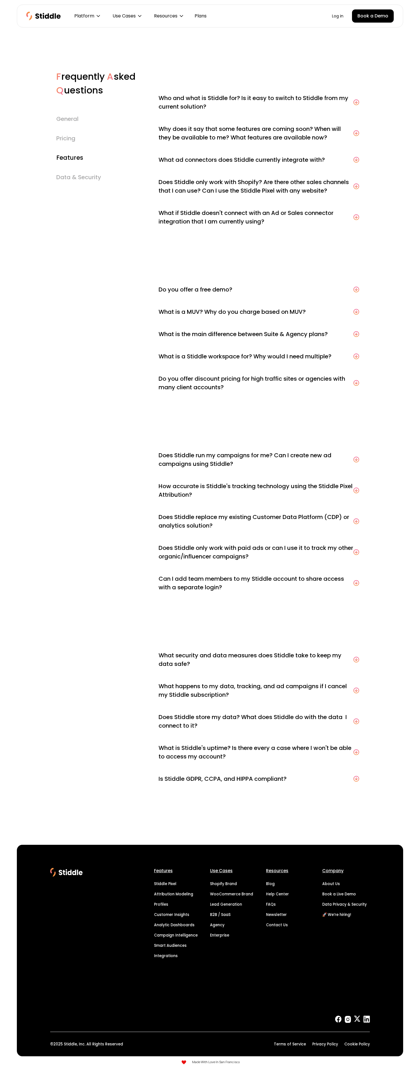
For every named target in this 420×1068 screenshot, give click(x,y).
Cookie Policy (357, 1044)
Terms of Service (290, 1044)
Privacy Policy (325, 1044)
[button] (86, 16)
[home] (43, 16)
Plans (201, 16)
